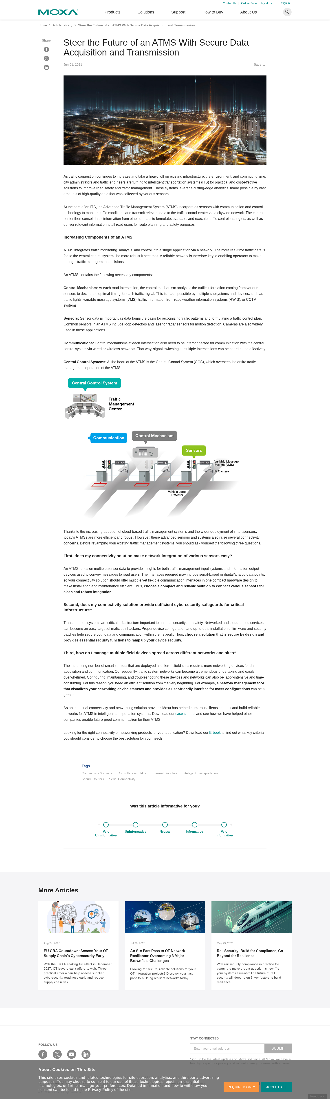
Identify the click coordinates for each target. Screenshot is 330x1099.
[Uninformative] (135, 824)
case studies (185, 714)
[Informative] (194, 824)
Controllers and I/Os (132, 773)
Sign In (285, 3)
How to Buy (212, 12)
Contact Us (229, 3)
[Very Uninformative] (106, 824)
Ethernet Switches (164, 773)
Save (257, 64)
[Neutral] (165, 824)
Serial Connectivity (122, 779)
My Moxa (266, 3)
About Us (248, 12)
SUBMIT (278, 1048)
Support (178, 12)
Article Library (62, 25)
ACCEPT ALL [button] (276, 1087)
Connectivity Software (97, 773)
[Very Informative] (224, 824)
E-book (215, 732)
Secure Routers (93, 779)
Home (42, 25)
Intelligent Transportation (200, 773)
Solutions (146, 12)
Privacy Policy (100, 1090)
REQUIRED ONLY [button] (241, 1087)
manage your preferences (102, 1086)
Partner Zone (249, 3)
